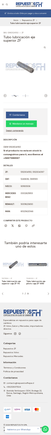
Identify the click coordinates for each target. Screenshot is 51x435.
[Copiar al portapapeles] (33, 225)
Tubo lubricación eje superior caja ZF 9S (11, 282)
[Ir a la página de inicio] (29, 4)
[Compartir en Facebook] (5, 225)
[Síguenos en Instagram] (15, 333)
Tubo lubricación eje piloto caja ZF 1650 (35, 282)
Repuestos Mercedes (13, 356)
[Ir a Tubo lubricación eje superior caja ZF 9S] (13, 264)
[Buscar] (7, 4)
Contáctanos (18, 115)
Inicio (16, 20)
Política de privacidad (13, 371)
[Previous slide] (5, 95)
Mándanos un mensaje (22, 124)
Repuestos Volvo (11, 352)
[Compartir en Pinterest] (26, 225)
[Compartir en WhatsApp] (19, 225)
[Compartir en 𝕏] (12, 225)
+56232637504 (14, 387)
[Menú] (3, 4)
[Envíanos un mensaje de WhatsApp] (45, 429)
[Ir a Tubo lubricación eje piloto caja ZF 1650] (37, 264)
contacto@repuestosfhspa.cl (20, 383)
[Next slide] (45, 95)
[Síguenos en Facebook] (19, 333)
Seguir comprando (15, 131)
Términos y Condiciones (14, 367)
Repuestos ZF (28, 20)
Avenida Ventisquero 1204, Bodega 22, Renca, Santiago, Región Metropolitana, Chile (25, 393)
